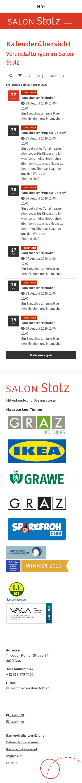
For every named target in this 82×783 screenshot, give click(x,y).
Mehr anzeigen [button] (41, 355)
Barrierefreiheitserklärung (25, 735)
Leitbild (11, 763)
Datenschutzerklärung (22, 742)
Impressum (14, 756)
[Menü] (68, 20)
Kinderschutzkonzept (21, 749)
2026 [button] (53, 76)
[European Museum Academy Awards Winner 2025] (37, 566)
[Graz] (36, 503)
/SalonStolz (16, 715)
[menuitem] (68, 20)
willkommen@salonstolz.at (27, 688)
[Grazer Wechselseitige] (36, 477)
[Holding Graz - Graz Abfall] (36, 425)
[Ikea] (36, 451)
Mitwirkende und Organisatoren (31, 400)
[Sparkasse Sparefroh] (36, 529)
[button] (10, 75)
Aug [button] (40, 76)
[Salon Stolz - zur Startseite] (34, 20)
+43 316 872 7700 (19, 674)
